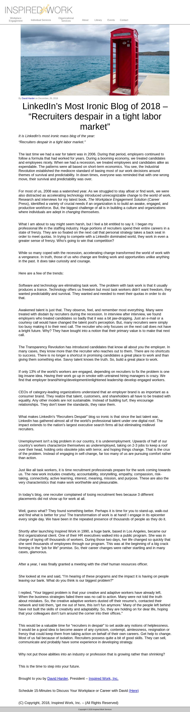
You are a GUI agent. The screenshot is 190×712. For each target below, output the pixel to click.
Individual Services (41, 20)
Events (111, 20)
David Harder (28, 98)
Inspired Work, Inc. (103, 678)
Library (98, 20)
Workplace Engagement (15, 19)
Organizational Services (66, 19)
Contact (124, 20)
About (85, 20)
